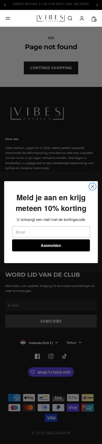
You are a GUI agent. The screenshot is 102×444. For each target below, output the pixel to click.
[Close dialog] (92, 186)
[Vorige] (6, 5)
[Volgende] (97, 5)
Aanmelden (51, 245)
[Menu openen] (7, 18)
